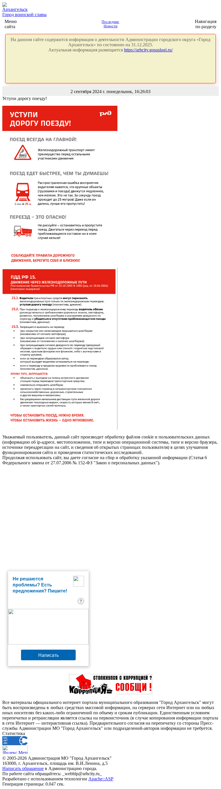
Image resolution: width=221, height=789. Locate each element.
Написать (48, 655)
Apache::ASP (100, 778)
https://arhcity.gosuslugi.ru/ (148, 49)
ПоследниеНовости (110, 24)
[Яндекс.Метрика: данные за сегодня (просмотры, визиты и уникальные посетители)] (15, 749)
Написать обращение (23, 768)
